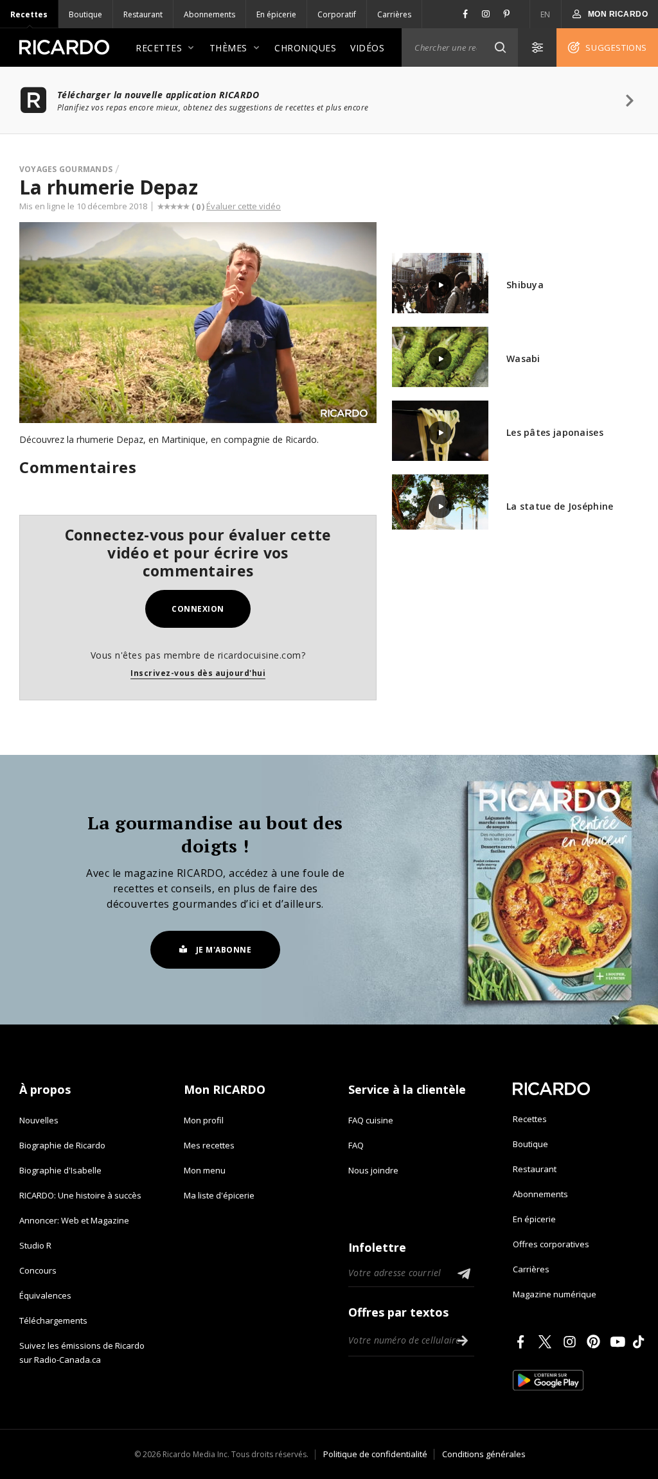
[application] (198, 322)
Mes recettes (209, 1145)
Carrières (394, 14)
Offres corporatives (551, 1244)
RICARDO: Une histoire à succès (80, 1195)
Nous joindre (373, 1170)
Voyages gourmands (65, 169)
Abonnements (209, 14)
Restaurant (143, 14)
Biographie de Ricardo (62, 1145)
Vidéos (367, 48)
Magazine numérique (554, 1294)
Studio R (35, 1245)
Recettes (29, 14)
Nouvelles (38, 1120)
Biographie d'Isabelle (60, 1170)
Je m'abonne (224, 949)
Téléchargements (53, 1320)
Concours (38, 1270)
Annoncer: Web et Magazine (74, 1220)
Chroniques (305, 48)
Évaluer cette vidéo (243, 206)
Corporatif (336, 14)
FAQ (356, 1145)
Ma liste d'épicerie (219, 1195)
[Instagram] (572, 1341)
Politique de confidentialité (375, 1454)
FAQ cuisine (370, 1120)
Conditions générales (484, 1454)
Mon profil (204, 1120)
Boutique (85, 14)
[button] (500, 47)
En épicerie (276, 14)
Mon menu (205, 1170)
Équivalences (45, 1295)
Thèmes (228, 48)
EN (545, 14)
